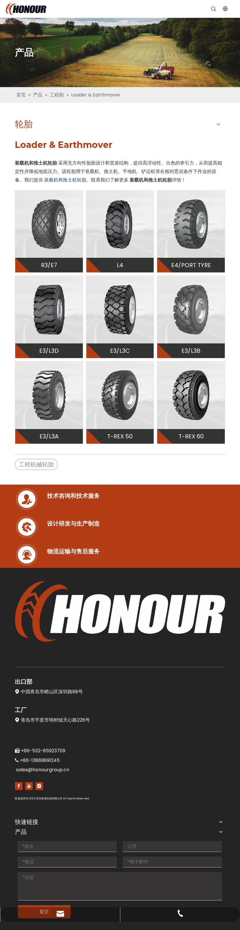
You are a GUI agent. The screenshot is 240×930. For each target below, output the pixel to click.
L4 (120, 265)
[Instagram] (39, 786)
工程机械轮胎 (36, 464)
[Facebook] (19, 786)
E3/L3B (190, 351)
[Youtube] (29, 786)
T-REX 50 (120, 436)
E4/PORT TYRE (191, 265)
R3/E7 (49, 265)
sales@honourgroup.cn (42, 769)
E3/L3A (49, 436)
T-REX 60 (191, 436)
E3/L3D (49, 351)
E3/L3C (120, 351)
